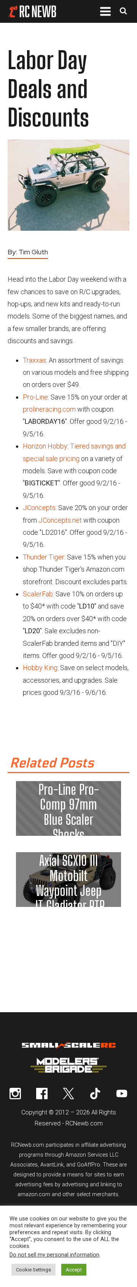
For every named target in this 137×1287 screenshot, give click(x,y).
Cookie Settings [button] (33, 1270)
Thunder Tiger (43, 557)
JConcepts (39, 508)
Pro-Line (35, 397)
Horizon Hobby (45, 446)
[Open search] (123, 11)
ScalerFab (38, 594)
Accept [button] (74, 1270)
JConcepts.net (60, 520)
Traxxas (34, 360)
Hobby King (40, 668)
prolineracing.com (49, 409)
